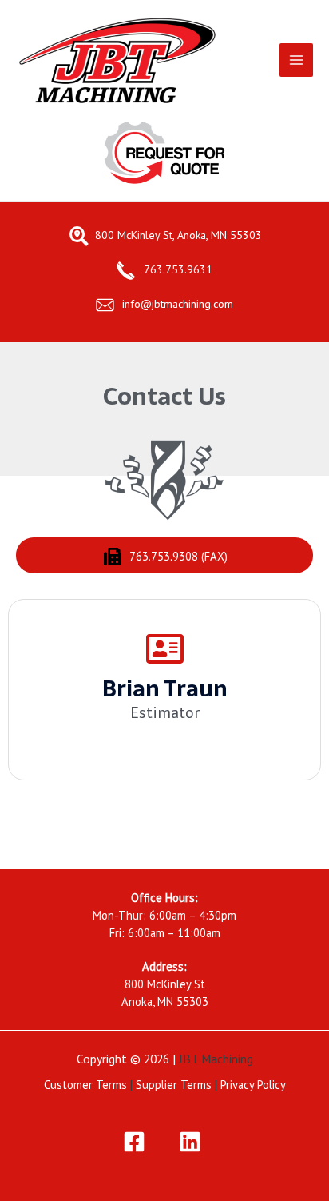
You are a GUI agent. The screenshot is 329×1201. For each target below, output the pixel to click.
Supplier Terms (174, 1084)
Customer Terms (85, 1084)
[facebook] (136, 1142)
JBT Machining (216, 1059)
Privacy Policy (253, 1084)
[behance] (193, 1142)
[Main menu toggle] (296, 60)
